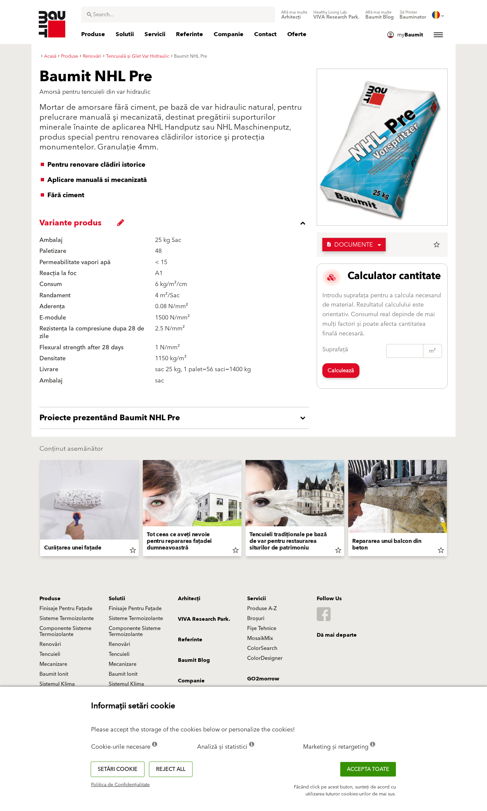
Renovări (50, 644)
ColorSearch (262, 648)
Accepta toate (368, 769)
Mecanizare (53, 664)
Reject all (171, 769)
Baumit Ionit (53, 674)
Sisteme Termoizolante (66, 618)
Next (450, 509)
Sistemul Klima (57, 684)
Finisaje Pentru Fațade (65, 608)
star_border (437, 245)
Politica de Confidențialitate (120, 785)
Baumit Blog (194, 660)
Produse (50, 598)
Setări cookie (117, 769)
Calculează (341, 370)
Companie (191, 680)
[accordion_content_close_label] (176, 223)
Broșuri (255, 618)
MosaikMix (260, 638)
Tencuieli (49, 654)
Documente (349, 245)
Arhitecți (189, 598)
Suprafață (335, 349)
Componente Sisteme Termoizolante (65, 631)
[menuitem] (294, 15)
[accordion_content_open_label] (176, 418)
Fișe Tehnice (261, 628)
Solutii (117, 598)
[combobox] (178, 15)
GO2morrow (263, 678)
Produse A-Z (262, 608)
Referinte (190, 639)
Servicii (256, 598)
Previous (37, 509)
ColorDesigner (265, 658)
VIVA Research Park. (204, 619)
